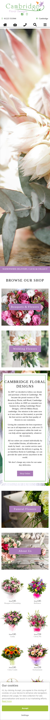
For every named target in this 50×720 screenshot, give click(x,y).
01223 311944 (10, 18)
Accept (25, 708)
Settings (25, 715)
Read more (7, 701)
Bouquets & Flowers (25, 306)
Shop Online (25, 473)
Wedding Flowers (25, 348)
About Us (25, 551)
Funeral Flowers (25, 509)
